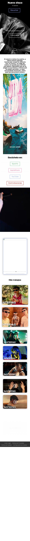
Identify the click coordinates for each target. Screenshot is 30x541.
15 (22, 260)
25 (15, 262)
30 (22, 262)
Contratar (15, 35)
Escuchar (14, 10)
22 (11, 262)
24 (14, 262)
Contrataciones (15, 183)
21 (10, 262)
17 (25, 260)
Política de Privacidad (18, 431)
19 (7, 262)
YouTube (15, 176)
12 (18, 260)
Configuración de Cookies (20, 433)
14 (21, 260)
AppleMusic (15, 170)
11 (17, 260)
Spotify (15, 164)
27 (18, 262)
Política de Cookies (6, 433)
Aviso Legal (7, 431)
